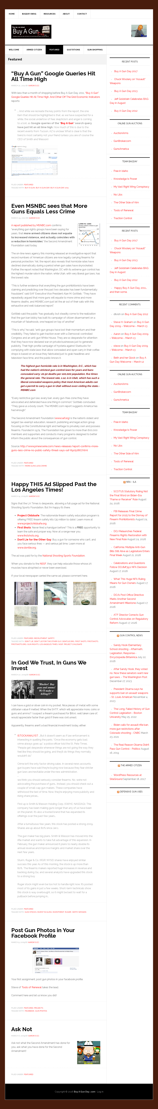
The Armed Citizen (131, 765)
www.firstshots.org (28, 535)
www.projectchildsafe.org (31, 523)
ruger (68, 912)
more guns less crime (36, 466)
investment (58, 912)
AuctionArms (121, 133)
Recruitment (40, 638)
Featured (28, 185)
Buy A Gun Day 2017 (125, 71)
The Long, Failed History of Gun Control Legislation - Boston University (130, 712)
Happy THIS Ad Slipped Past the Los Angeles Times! (54, 487)
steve (117, 345)
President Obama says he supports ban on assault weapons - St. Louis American (129, 693)
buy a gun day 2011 (59, 188)
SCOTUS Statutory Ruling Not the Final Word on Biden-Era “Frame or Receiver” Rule (129, 495)
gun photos (41, 1011)
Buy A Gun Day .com (84, 1091)
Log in (100, 1091)
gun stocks (30, 912)
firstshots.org (18, 644)
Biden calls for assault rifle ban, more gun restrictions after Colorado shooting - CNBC (129, 728)
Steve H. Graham (123, 322)
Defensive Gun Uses (131, 791)
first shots (80, 641)
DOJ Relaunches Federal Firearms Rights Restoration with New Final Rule (128, 535)
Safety (51, 638)
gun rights (33, 644)
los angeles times (49, 644)
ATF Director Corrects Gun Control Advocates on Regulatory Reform (129, 618)
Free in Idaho (121, 170)
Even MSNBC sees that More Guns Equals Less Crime (49, 209)
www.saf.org (62, 418)
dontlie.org (68, 641)
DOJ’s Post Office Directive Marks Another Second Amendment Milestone (127, 598)
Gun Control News (131, 635)
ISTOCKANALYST (27, 735)
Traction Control (123, 218)
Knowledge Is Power (125, 178)
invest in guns (44, 912)
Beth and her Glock (124, 357)
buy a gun (30, 188)
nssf (60, 644)
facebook (29, 1011)
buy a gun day (43, 188)
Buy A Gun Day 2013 (125, 91)
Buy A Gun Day (31, 32)
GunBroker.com (122, 141)
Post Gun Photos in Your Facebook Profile (43, 933)
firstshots (92, 641)
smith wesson (79, 912)
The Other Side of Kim (126, 202)
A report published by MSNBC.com (31, 225)
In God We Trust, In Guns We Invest (48, 665)
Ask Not (21, 1029)
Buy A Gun (67, 123)
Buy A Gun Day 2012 (125, 110)
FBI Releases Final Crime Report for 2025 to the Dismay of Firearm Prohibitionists (129, 515)
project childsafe (73, 644)
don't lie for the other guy (47, 641)
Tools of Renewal (32, 987)
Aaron (117, 333)
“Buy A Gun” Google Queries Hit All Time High (53, 76)
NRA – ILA (131, 482)
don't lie (29, 641)
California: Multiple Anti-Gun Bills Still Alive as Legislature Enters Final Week (130, 551)
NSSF (43, 563)
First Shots (24, 527)
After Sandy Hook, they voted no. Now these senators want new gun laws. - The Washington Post (129, 673)
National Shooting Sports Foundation (63, 555)
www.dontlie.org (26, 547)
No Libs (118, 194)
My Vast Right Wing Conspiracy (131, 186)
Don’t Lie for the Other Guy (34, 539)
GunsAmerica (121, 148)
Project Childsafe (28, 515)
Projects (38, 1008)
